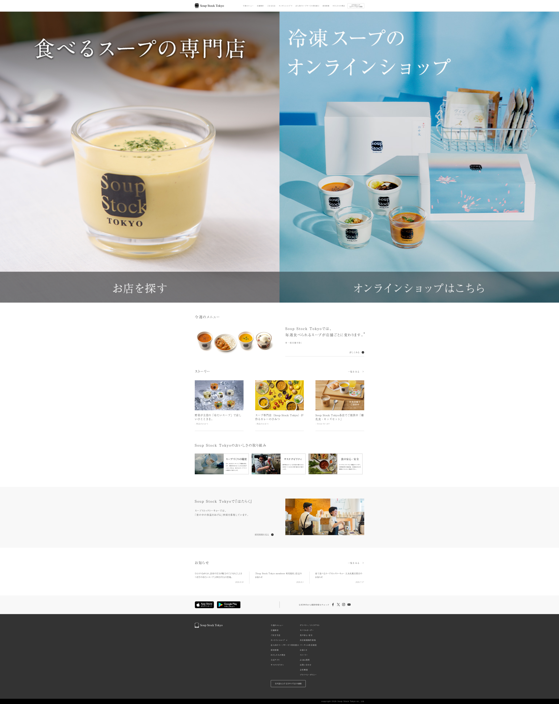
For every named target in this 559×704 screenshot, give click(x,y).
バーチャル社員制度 (308, 645)
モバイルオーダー (307, 630)
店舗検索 (260, 6)
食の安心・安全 (306, 635)
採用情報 (326, 6)
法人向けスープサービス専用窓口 (307, 6)
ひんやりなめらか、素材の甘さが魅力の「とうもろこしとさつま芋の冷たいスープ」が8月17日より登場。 (218, 575)
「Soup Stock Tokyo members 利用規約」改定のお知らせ (278, 575)
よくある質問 (305, 660)
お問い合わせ (306, 665)
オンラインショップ (284, 6)
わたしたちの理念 (339, 6)
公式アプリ (275, 660)
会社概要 (304, 670)
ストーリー (304, 655)
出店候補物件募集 (308, 640)
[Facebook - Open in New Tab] (333, 604)
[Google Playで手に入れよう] (228, 604)
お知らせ (303, 650)
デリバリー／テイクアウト (310, 625)
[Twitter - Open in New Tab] (338, 604)
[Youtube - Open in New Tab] (349, 604)
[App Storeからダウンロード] (204, 604)
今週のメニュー (248, 6)
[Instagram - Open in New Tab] (343, 604)
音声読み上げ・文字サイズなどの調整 (355, 6)
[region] (279, 405)
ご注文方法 (271, 6)
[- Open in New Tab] (324, 517)
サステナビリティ (277, 665)
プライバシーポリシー (308, 674)
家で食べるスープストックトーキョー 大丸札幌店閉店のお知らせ (338, 575)
